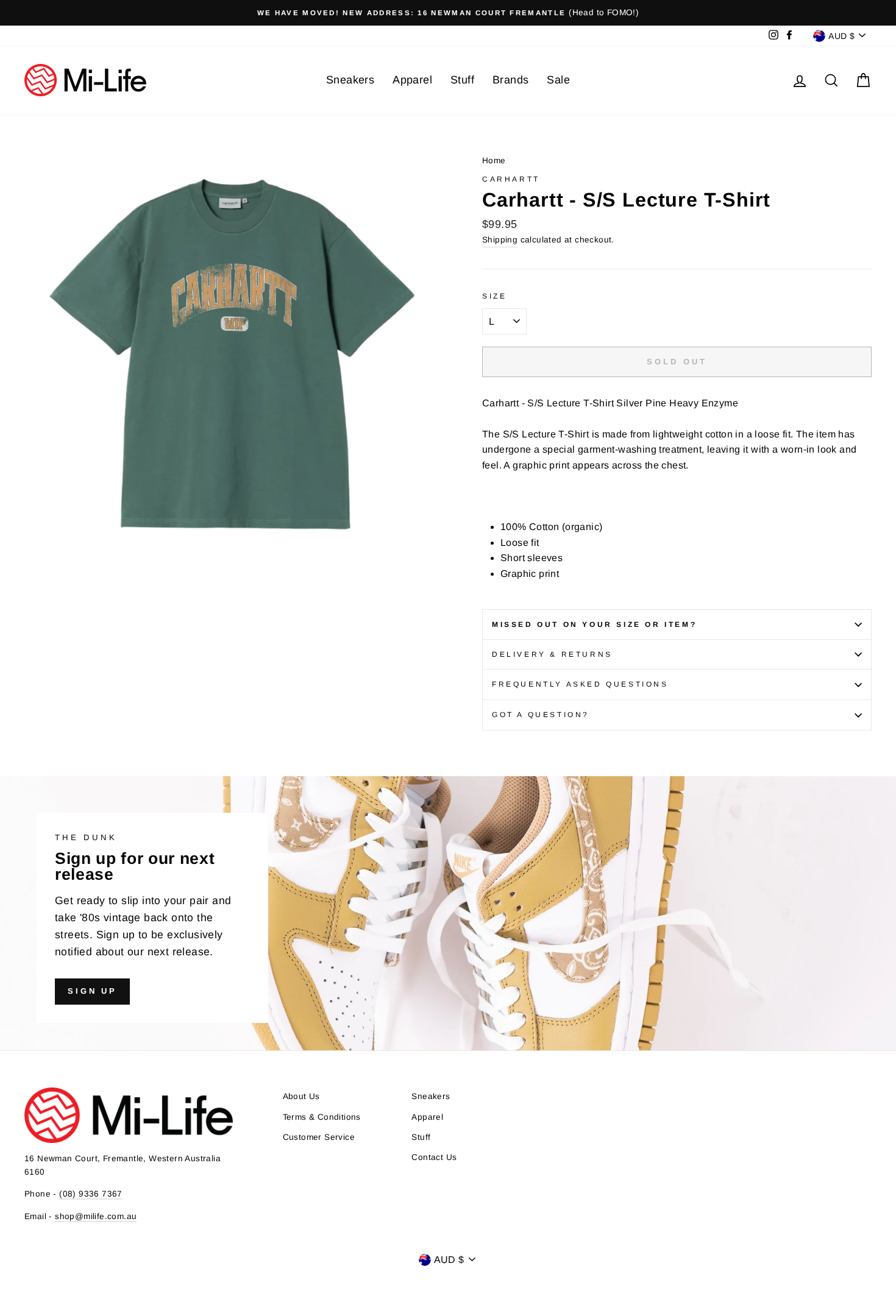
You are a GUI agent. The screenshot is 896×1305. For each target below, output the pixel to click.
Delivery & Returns (552, 654)
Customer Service (319, 1137)
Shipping (499, 239)
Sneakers (350, 80)
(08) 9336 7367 (91, 1193)
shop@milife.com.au (96, 1216)
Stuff (462, 80)
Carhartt (511, 179)
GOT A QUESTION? (540, 714)
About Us (301, 1096)
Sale (558, 80)
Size (494, 296)
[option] (448, 12)
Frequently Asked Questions (580, 684)
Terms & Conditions (322, 1117)
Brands (510, 80)
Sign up (92, 991)
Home (494, 160)
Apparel (412, 80)
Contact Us (434, 1157)
